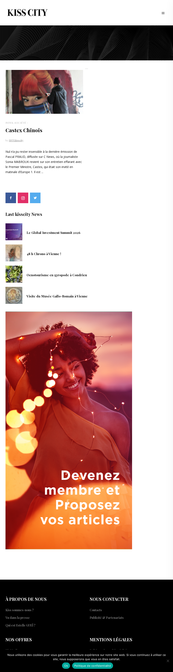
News (9, 122)
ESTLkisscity (16, 140)
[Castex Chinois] (44, 92)
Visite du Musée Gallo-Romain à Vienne (57, 296)
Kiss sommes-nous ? (19, 610)
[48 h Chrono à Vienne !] (13, 252)
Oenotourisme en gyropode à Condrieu (57, 275)
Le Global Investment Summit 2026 (53, 232)
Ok (66, 665)
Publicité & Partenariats (107, 618)
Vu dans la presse (17, 618)
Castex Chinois (23, 129)
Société (20, 122)
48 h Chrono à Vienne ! (44, 254)
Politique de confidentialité (92, 665)
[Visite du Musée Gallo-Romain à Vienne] (13, 295)
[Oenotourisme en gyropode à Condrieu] (13, 273)
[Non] (168, 661)
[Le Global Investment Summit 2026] (13, 231)
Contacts (96, 610)
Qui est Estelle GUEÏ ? (20, 625)
